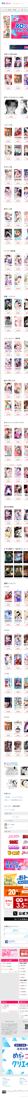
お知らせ (4, 1084)
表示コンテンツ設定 (23, 1081)
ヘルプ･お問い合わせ (6, 1085)
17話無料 (18, 330)
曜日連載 (14, 9)
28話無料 (8, 711)
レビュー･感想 (20, 9)
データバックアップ (23, 1084)
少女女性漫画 (10, 824)
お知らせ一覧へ (14, 1011)
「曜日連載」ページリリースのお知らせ (9, 1006)
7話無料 (8, 88)
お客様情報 (22, 1078)
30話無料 (8, 354)
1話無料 (18, 225)
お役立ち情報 (4, 1082)
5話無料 (18, 141)
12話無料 (8, 70)
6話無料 (18, 441)
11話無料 (18, 354)
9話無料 (18, 372)
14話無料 (18, 711)
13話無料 (8, 668)
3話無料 (18, 88)
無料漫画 (9, 9)
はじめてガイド (5, 1081)
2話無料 (18, 158)
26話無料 (8, 200)
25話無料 (8, 372)
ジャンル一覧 (4, 9)
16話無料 (18, 396)
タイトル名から (15, 817)
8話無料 (8, 183)
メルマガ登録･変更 (6, 1079)
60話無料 (18, 288)
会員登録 (4, 1078)
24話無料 (8, 158)
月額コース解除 (23, 1079)
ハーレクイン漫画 (7, 969)
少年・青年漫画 (7, 963)
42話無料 (18, 269)
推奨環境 (21, 1082)
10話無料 (8, 269)
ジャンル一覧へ (14, 972)
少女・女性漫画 (7, 966)
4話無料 (18, 70)
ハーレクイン (10, 827)
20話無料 (18, 200)
